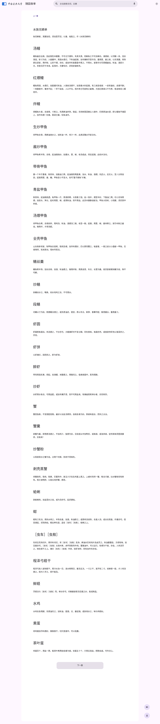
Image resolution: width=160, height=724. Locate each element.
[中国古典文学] (12, 3)
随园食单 (30, 3)
